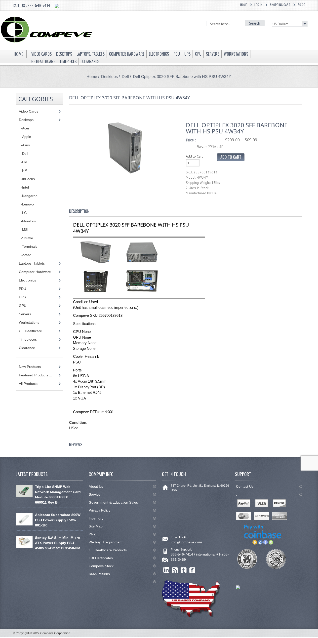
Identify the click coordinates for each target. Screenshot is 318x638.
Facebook (192, 570)
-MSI (23, 230)
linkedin (166, 570)
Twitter (184, 570)
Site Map (96, 526)
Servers (25, 314)
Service (94, 494)
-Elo (23, 162)
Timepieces (28, 339)
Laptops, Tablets (32, 263)
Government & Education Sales (113, 502)
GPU (22, 306)
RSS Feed (175, 570)
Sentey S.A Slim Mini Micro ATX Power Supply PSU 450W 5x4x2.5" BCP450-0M (57, 543)
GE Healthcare (30, 331)
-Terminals (28, 246)
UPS (22, 297)
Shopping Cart (280, 4)
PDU (22, 289)
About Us (96, 486)
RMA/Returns (99, 574)
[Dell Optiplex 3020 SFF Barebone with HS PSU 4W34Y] (125, 147)
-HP (23, 170)
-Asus (24, 145)
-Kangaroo (28, 196)
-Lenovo (26, 204)
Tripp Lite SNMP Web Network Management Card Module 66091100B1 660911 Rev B (58, 494)
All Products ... (30, 384)
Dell (125, 77)
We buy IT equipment (105, 542)
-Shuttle (26, 238)
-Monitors (27, 221)
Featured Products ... (35, 375)
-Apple (25, 137)
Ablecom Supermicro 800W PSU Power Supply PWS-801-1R (57, 520)
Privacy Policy (99, 510)
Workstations (29, 322)
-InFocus (27, 179)
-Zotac (25, 255)
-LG (23, 213)
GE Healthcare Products (108, 550)
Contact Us (244, 486)
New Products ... (32, 367)
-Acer (24, 128)
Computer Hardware (35, 272)
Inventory (96, 518)
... (90, 582)
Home (243, 4)
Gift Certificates (101, 558)
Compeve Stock (101, 566)
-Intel (24, 187)
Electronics (27, 280)
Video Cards (28, 111)
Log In (258, 4)
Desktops (109, 77)
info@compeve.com (186, 542)
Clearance (27, 348)
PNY (92, 534)
